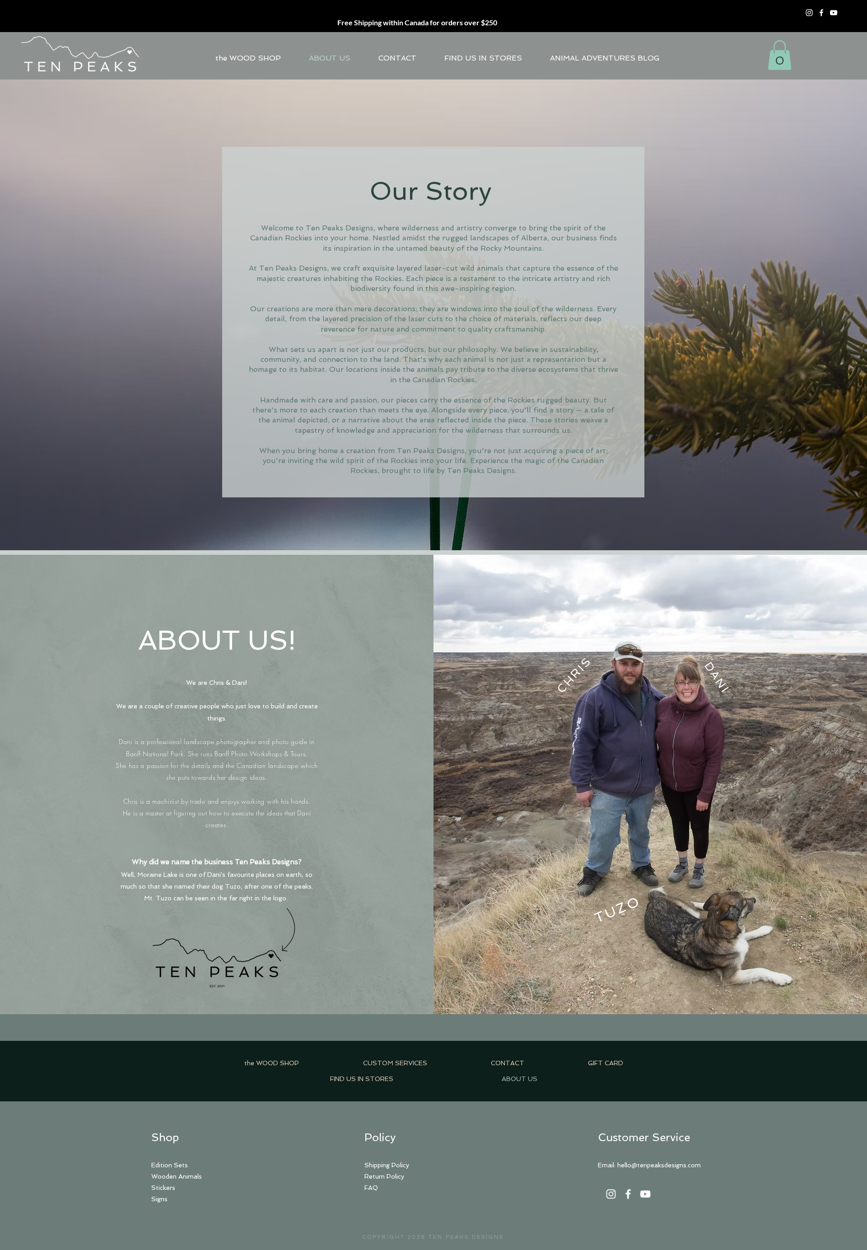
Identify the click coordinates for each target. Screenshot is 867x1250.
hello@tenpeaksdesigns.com (659, 1165)
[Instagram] (809, 12)
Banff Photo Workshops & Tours (259, 753)
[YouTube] (833, 12)
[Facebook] (821, 12)
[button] (779, 55)
